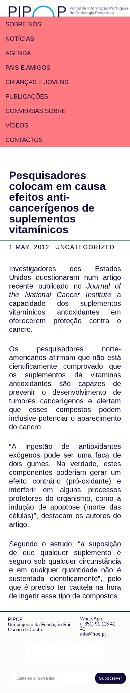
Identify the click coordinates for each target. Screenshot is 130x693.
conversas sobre (35, 111)
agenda (18, 53)
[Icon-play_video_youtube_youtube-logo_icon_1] (95, 652)
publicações (26, 96)
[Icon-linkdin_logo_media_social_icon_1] (55, 652)
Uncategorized (85, 247)
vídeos (16, 125)
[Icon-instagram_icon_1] (35, 652)
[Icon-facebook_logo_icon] (75, 652)
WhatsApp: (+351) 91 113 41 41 (97, 624)
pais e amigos (27, 67)
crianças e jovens (36, 82)
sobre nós (23, 24)
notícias (19, 38)
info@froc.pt (93, 634)
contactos (24, 140)
